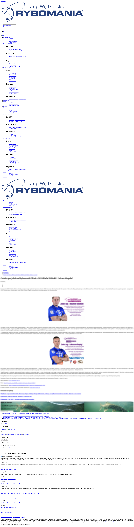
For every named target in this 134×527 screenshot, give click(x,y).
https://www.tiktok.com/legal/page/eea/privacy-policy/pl (13, 517)
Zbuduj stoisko (12, 77)
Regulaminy (21, 417)
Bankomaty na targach (53, 418)
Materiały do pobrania (14, 105)
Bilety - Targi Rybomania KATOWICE (17, 56)
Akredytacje (11, 102)
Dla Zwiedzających (7, 43)
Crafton (11, 447)
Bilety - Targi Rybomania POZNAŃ (17, 49)
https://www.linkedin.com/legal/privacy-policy (11, 483)
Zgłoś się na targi (12, 76)
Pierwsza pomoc (97, 418)
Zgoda (3, 456)
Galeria (10, 40)
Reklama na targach (13, 89)
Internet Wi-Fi (78, 418)
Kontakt (5, 106)
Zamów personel (12, 81)
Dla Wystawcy (6, 67)
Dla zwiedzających (13, 63)
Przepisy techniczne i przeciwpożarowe (17, 99)
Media (4, 101)
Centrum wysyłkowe (13, 93)
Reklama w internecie (13, 92)
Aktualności (6, 100)
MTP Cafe (39, 418)
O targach (11, 38)
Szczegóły (9, 456)
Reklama (27, 417)
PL (4, 26)
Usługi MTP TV (12, 87)
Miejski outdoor (12, 90)
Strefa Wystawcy (7, 25)
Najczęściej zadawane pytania (15, 50)
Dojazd (11, 418)
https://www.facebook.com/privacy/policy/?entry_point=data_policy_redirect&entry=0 (20, 493)
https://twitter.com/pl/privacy (7, 512)
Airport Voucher (90, 418)
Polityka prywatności (109, 521)
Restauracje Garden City (31, 418)
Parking (24, 418)
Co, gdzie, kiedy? (13, 58)
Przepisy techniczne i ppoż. (15, 66)
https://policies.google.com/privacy (8, 469)
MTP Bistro (44, 418)
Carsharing (83, 418)
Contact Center (12, 88)
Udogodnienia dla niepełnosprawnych (66, 418)
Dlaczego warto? (12, 73)
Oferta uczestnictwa (13, 74)
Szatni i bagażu (12, 65)
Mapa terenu (19, 418)
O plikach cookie (17, 456)
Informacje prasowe (13, 104)
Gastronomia (12, 78)
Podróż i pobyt (29, 413)
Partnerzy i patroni (13, 42)
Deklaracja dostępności (37, 413)
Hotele (10, 79)
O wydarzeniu (6, 37)
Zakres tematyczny (13, 41)
